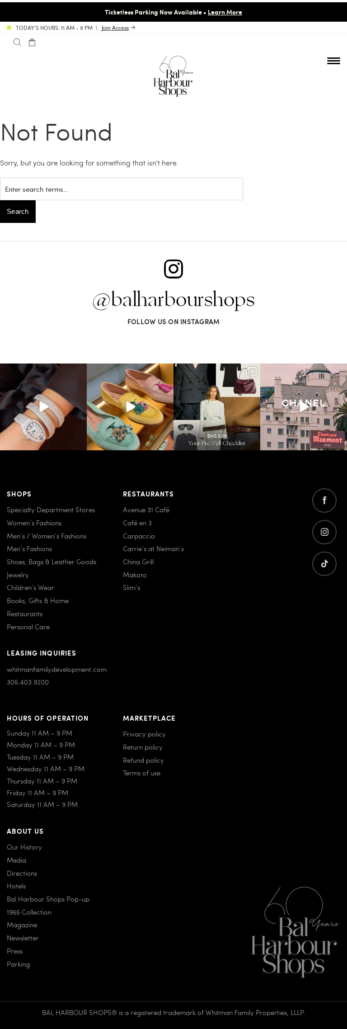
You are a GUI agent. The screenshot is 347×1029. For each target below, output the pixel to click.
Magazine (22, 924)
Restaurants (24, 613)
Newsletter (23, 937)
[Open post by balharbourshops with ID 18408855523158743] (303, 406)
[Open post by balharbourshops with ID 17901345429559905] (130, 406)
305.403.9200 (28, 681)
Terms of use (141, 772)
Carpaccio (139, 535)
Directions (22, 873)
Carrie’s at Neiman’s (153, 548)
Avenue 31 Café (146, 509)
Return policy (143, 746)
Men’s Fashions (29, 548)
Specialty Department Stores (51, 509)
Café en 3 (137, 522)
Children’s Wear (30, 587)
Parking (18, 963)
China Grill (138, 561)
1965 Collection (29, 911)
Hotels (16, 885)
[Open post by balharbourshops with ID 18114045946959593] (43, 406)
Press (15, 950)
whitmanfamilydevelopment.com (57, 669)
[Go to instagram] (324, 532)
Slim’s (131, 587)
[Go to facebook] (324, 500)
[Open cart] (32, 42)
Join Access (115, 27)
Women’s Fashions (34, 522)
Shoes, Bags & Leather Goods (51, 561)
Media (16, 859)
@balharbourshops (173, 300)
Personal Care (28, 626)
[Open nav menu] (333, 60)
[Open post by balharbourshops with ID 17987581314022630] (217, 406)
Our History (24, 846)
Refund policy (143, 760)
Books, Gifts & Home (38, 600)
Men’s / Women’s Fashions (46, 535)
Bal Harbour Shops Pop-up (48, 898)
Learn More (225, 11)
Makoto (135, 574)
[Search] (17, 42)
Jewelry (18, 574)
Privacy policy (144, 733)
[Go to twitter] (324, 564)
